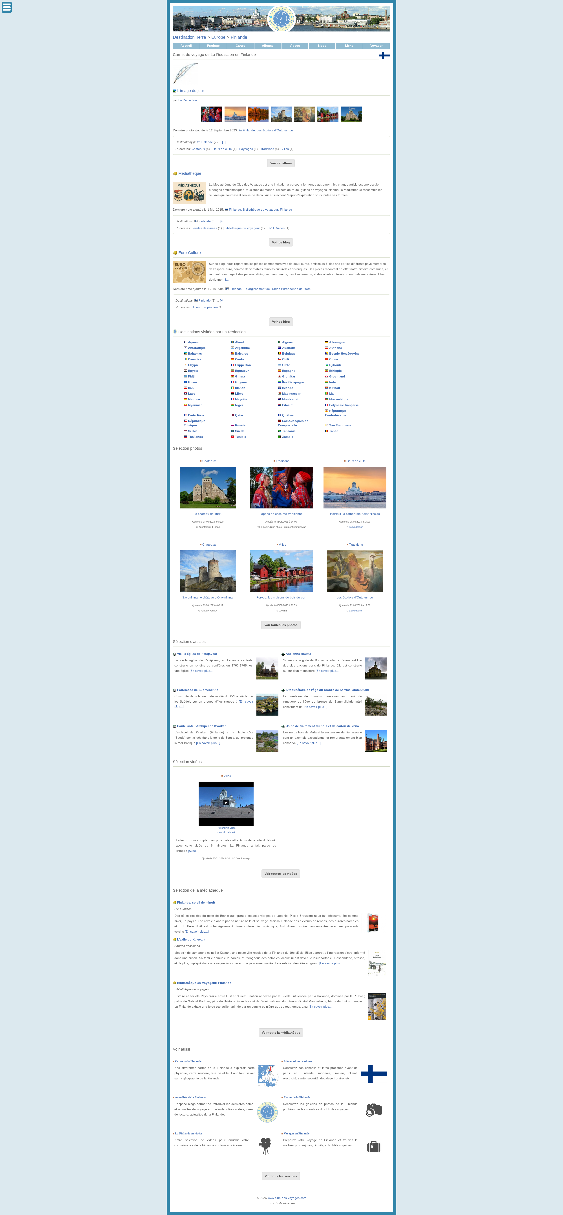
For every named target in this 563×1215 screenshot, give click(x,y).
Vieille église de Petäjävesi (197, 653)
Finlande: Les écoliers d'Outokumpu (268, 130)
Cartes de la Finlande (188, 1061)
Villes (285, 149)
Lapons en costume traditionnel (281, 513)
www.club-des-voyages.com (287, 1198)
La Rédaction (187, 100)
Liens (349, 45)
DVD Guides (276, 228)
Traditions (267, 149)
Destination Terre (189, 37)
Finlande (239, 37)
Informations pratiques (298, 1061)
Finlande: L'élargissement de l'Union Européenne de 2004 (270, 289)
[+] (224, 142)
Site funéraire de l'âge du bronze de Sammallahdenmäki (327, 690)
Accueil (186, 45)
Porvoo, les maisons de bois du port (281, 597)
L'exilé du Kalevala (191, 939)
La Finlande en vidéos (188, 1133)
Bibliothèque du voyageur (242, 228)
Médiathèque (189, 173)
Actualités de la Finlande (190, 1097)
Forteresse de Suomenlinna (197, 690)
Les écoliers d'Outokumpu (355, 597)
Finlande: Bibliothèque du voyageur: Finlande (260, 209)
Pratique (213, 45)
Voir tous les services (281, 1176)
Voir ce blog (281, 242)
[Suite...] (193, 850)
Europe (218, 37)
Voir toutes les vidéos (281, 873)
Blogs (322, 45)
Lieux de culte (222, 149)
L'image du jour (190, 90)
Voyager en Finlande (296, 1133)
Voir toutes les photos (281, 625)
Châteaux (198, 149)
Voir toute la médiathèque (281, 1032)
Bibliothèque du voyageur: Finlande (204, 983)
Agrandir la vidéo (227, 828)
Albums (267, 45)
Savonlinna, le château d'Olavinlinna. (208, 597)
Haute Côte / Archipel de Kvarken (202, 726)
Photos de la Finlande (297, 1097)
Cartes (240, 45)
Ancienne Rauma (298, 653)
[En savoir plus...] (202, 670)
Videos (295, 45)
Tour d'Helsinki (226, 832)
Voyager (376, 45)
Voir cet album (281, 163)
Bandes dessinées (204, 228)
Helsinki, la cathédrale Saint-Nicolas (355, 513)
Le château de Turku (208, 513)
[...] (227, 279)
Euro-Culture (189, 252)
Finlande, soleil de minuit (196, 902)
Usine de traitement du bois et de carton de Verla (322, 726)
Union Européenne (205, 307)
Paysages (246, 149)
